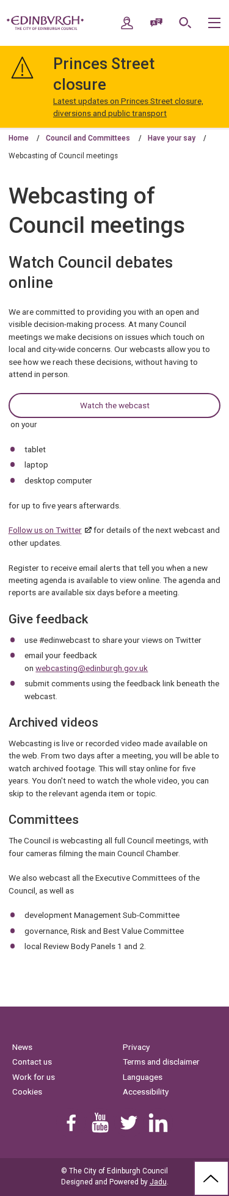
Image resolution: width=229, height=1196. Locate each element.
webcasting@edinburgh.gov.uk (91, 668)
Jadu (158, 1182)
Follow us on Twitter (45, 530)
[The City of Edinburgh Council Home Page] (45, 23)
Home (19, 138)
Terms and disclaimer (161, 1061)
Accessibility (146, 1091)
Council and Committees (88, 138)
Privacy (136, 1047)
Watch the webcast (115, 405)
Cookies (27, 1091)
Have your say (171, 138)
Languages (142, 1077)
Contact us (32, 1061)
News (22, 1047)
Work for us (33, 1077)
